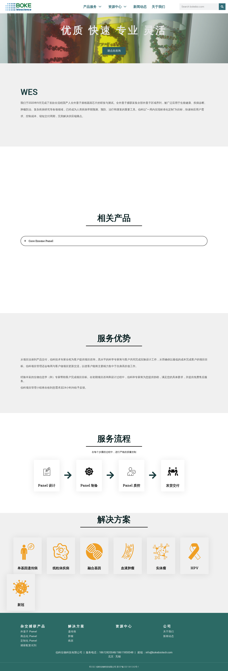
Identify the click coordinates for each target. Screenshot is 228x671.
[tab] (114, 241)
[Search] (222, 6)
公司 (167, 626)
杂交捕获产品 (33, 626)
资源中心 (124, 626)
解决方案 (76, 626)
